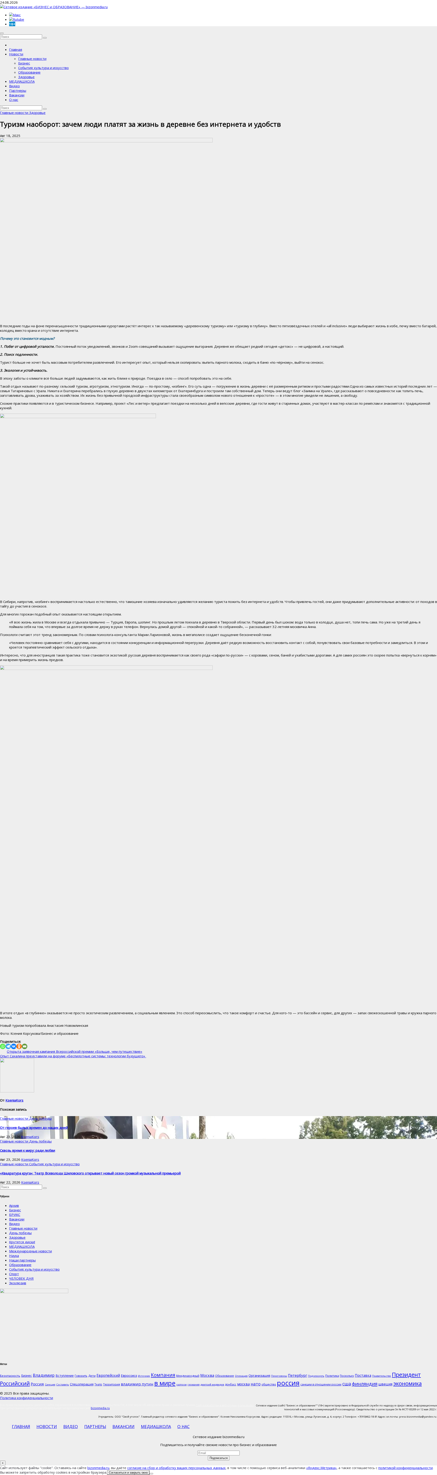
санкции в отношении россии (320, 1384)
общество (269, 1384)
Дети (92, 1376)
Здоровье (26, 77)
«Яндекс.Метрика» (321, 1467)
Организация (259, 1375)
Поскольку (347, 1376)
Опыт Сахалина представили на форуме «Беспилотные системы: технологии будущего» (73, 1056)
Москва (207, 1375)
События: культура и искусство (43, 67)
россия (288, 1382)
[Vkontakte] (13, 1046)
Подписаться (219, 1458)
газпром (181, 1384)
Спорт (14, 1274)
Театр (98, 1384)
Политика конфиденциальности (26, 1397)
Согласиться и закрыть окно (128, 1472)
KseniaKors (14, 1100)
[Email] (24, 1046)
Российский (15, 1383)
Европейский (108, 1375)
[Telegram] (8, 1046)
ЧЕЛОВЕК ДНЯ (21, 1278)
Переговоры (279, 1375)
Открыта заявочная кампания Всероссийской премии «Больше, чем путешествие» (74, 1051)
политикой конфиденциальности (405, 1467)
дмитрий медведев (212, 1384)
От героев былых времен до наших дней (34, 1127)
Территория (111, 1384)
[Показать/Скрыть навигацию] (2, 33)
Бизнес (24, 63)
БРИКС (14, 1214)
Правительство (381, 1375)
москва (243, 1384)
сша (346, 1384)
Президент (406, 1374)
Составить (62, 1384)
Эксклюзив (17, 1283)
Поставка (363, 1375)
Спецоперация (82, 1384)
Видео (14, 86)
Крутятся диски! (22, 1242)
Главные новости (32, 58)
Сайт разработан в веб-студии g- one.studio (225, 1405)
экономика (407, 1383)
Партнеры (17, 90)
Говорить (81, 1376)
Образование (29, 72)
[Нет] (151, 1473)
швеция (385, 1384)
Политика (332, 1376)
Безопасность (10, 1376)
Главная (15, 49)
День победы (40, 1118)
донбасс (230, 1384)
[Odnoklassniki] (19, 1046)
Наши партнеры (22, 1260)
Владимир (44, 1375)
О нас (13, 99)
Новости (16, 54)
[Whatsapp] (2, 1046)
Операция (241, 1375)
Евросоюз (129, 1375)
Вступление (65, 1375)
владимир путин (137, 1384)
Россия (37, 1384)
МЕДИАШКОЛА (22, 81)
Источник (144, 1375)
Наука (14, 1255)
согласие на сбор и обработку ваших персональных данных (176, 1467)
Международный (187, 1376)
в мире (164, 1383)
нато (256, 1384)
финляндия (364, 1383)
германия (194, 1384)
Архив (14, 1205)
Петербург (297, 1375)
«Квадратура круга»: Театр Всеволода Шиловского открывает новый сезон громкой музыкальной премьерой (90, 1173)
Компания (163, 1375)
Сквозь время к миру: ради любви (27, 1150)
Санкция (50, 1384)
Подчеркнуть (316, 1375)
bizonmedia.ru (100, 1408)
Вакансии (16, 95)
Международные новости (30, 1251)
